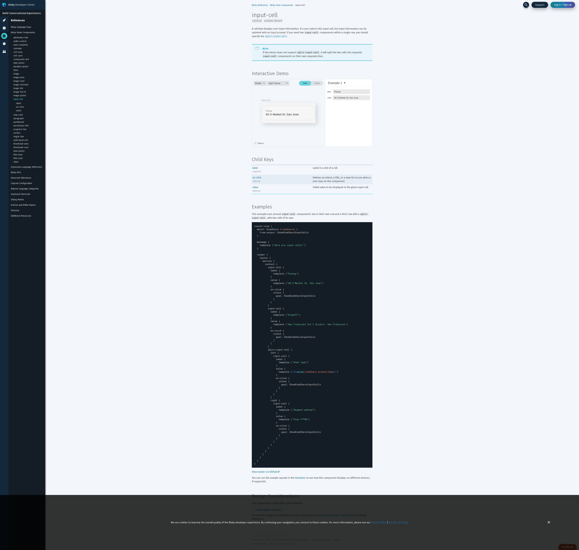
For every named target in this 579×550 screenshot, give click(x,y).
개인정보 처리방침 (398, 522)
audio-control (20, 41)
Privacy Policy (378, 522)
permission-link (21, 125)
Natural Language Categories (25, 188)
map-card (18, 115)
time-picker (19, 151)
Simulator (300, 477)
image (16, 74)
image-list (18, 88)
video (16, 162)
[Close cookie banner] (549, 522)
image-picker (19, 95)
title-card (17, 158)
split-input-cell (20, 140)
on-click (20, 107)
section (16, 133)
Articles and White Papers (23, 205)
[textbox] (312, 345)
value (18, 110)
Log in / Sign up (562, 4)
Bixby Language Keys (21, 27)
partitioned (18, 122)
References (18, 20)
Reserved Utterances (21, 178)
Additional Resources (21, 216)
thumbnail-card (20, 147)
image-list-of (19, 92)
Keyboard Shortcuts (20, 194)
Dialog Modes (17, 199)
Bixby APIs (16, 172)
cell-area (17, 52)
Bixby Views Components (23, 32)
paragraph (18, 118)
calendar (17, 48)
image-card (18, 81)
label (18, 103)
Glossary (15, 210)
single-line (18, 136)
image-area (18, 77)
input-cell (18, 99)
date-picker (19, 63)
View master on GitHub (265, 471)
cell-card (17, 55)
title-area (17, 154)
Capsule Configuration (21, 183)
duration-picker (20, 66)
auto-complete (20, 45)
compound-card (21, 59)
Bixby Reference (260, 5)
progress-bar (20, 129)
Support (539, 4)
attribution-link (20, 37)
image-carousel (20, 84)
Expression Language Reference (26, 167)
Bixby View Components (281, 5)
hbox (15, 70)
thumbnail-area (20, 144)
